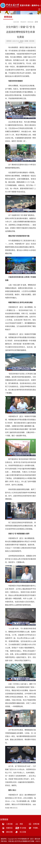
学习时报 (23, 828)
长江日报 (23, 832)
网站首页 (23, 22)
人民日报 (9, 824)
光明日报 (36, 824)
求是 (21, 824)
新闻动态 (30, 22)
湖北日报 (9, 832)
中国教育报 (36, 828)
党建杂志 (9, 828)
